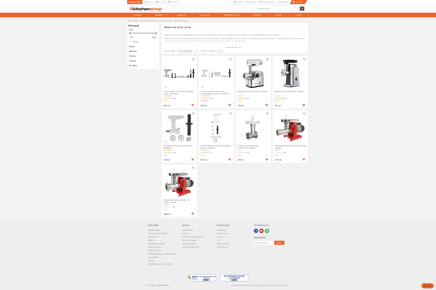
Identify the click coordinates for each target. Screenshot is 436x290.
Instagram (267, 231)
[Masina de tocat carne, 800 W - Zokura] (290, 73)
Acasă (129, 21)
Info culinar (162, 2)
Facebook (256, 231)
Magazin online (136, 2)
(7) (285, 98)
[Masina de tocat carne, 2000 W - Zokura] (253, 73)
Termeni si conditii (154, 250)
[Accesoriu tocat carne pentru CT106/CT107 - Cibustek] (253, 127)
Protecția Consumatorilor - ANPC (160, 264)
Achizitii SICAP (153, 237)
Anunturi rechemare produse (192, 237)
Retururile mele (222, 247)
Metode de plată (154, 230)
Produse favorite (223, 244)
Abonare (279, 243)
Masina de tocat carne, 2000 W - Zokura (252, 91)
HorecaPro (174, 2)
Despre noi (152, 240)
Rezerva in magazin (189, 240)
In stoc (135, 41)
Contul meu (221, 230)
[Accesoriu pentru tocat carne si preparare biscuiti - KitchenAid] (216, 127)
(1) (211, 153)
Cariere (278, 15)
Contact (298, 15)
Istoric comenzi (222, 233)
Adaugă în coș (192, 105)
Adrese (219, 237)
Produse (137, 15)
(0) (248, 153)
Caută (302, 9)
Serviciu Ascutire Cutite (190, 247)
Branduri (159, 15)
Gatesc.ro (150, 2)
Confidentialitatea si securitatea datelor (162, 254)
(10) (174, 98)
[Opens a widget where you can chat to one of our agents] (427, 286)
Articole (185, 233)
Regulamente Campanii (156, 244)
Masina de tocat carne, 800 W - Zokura (289, 91)
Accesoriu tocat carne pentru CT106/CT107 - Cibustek (248, 147)
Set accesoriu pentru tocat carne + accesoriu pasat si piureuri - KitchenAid (215, 92)
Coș (218, 240)
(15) (174, 153)
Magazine (181, 15)
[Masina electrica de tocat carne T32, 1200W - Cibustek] (179, 182)
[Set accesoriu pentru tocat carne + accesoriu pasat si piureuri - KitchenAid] (216, 73)
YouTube (261, 231)
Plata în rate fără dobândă (157, 233)
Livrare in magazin (189, 244)
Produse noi (204, 15)
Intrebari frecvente (154, 247)
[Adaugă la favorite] (193, 59)
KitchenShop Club (231, 15)
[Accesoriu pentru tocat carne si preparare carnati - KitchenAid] (179, 73)
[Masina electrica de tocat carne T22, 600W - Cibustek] (290, 127)
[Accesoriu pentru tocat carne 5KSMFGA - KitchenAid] (179, 127)
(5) (248, 98)
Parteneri (257, 15)
